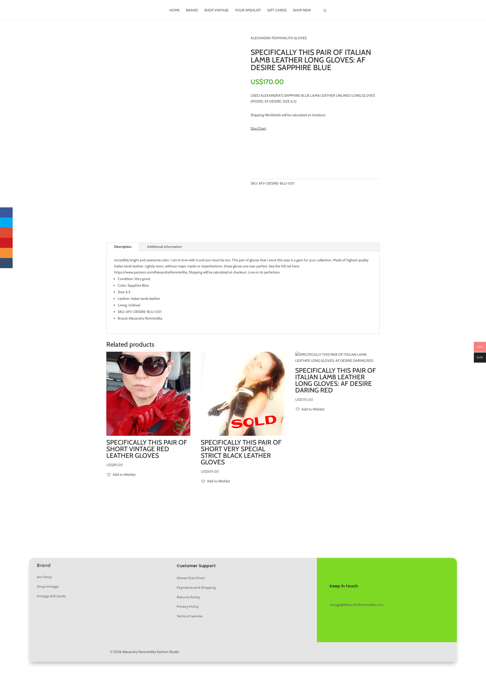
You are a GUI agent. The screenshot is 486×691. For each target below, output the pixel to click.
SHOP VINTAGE (216, 10)
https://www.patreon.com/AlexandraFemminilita (150, 272)
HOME (174, 10)
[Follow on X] (364, 596)
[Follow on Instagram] (334, 596)
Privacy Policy (188, 606)
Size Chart (258, 128)
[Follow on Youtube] (344, 596)
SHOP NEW (302, 10)
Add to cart (274, 162)
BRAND (192, 10)
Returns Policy (188, 597)
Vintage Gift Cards (51, 596)
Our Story (44, 577)
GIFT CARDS (277, 10)
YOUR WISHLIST (248, 10)
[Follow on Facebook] (354, 596)
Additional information (164, 246)
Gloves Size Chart (191, 578)
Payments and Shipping (196, 587)
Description (123, 246)
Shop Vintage (47, 586)
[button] (265, 148)
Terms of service (189, 616)
